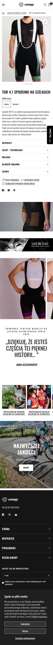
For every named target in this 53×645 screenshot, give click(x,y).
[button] (26, 467)
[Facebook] (5, 515)
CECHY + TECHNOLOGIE (12, 150)
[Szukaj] (45, 4)
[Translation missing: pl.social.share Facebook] (3, 190)
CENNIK (5, 171)
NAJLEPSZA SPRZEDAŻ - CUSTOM (16, 13)
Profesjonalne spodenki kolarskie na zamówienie (14, 413)
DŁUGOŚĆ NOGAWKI (11, 164)
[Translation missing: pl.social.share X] (9, 190)
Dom (3, 13)
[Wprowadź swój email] (48, 575)
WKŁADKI (6, 157)
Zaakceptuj (25, 624)
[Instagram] (11, 515)
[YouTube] (18, 515)
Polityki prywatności (39, 616)
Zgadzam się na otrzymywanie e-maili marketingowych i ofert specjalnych (25, 583)
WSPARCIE (8, 538)
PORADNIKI (9, 548)
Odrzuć (25, 631)
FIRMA (6, 529)
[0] (49, 4)
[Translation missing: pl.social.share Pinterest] (14, 190)
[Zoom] (45, 21)
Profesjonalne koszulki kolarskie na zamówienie (39, 413)
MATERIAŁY (7, 143)
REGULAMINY (10, 558)
